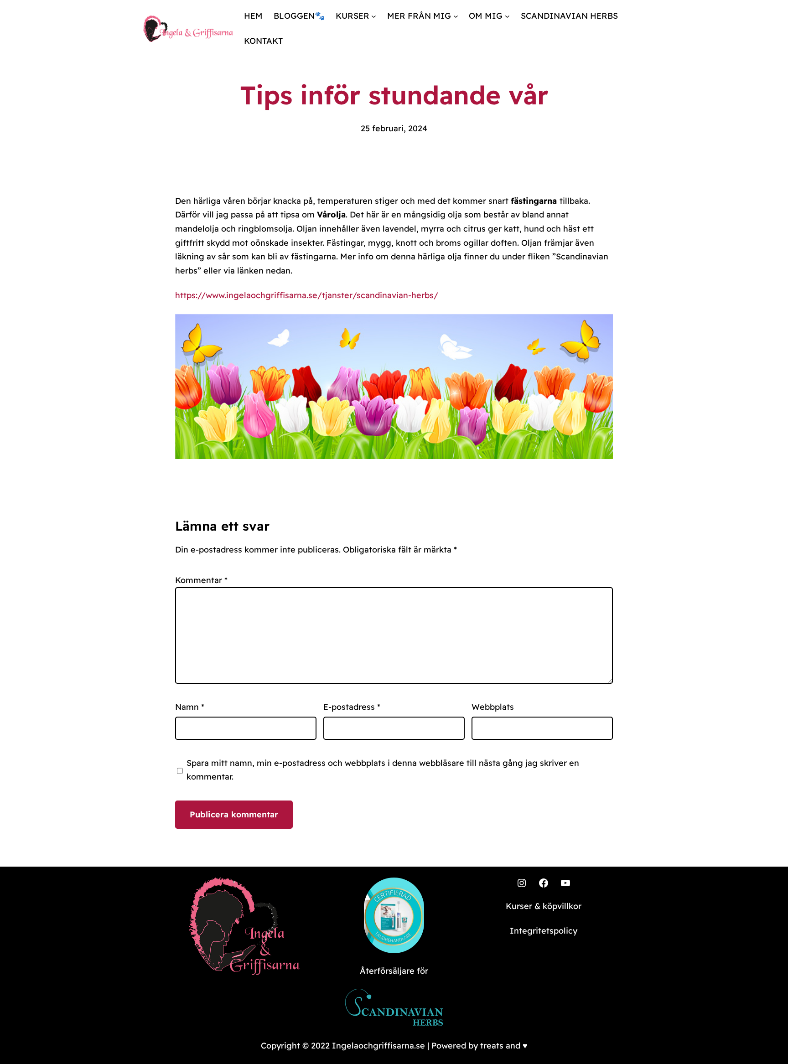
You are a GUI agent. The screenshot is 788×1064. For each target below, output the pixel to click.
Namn (189, 707)
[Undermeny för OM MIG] (507, 16)
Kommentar (201, 580)
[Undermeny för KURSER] (373, 16)
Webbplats (493, 707)
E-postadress (351, 707)
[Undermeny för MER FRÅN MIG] (455, 16)
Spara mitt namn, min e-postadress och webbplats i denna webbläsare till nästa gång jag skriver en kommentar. (383, 770)
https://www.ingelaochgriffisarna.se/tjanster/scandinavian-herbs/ (306, 295)
